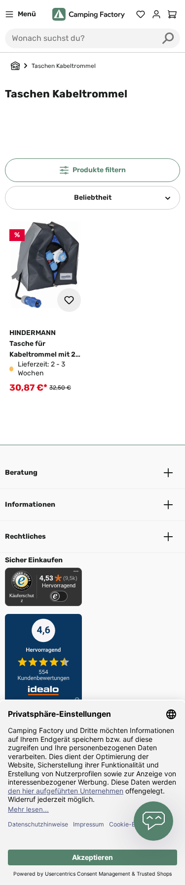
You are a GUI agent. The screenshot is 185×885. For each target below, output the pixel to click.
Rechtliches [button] (25, 536)
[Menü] (76, 574)
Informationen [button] (30, 504)
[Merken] (69, 300)
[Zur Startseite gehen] (88, 14)
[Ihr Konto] (156, 14)
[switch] (59, 596)
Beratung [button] (21, 472)
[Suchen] (168, 38)
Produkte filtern (99, 170)
